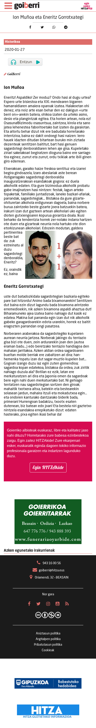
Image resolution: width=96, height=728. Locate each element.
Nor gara (48, 594)
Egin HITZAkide (48, 467)
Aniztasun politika (48, 633)
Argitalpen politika (48, 639)
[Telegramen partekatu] (65, 27)
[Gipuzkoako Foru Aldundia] (48, 683)
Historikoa (12, 41)
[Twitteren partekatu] (42, 27)
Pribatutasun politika (48, 644)
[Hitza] (48, 710)
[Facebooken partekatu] (30, 27)
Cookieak (48, 650)
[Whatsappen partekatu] (54, 27)
